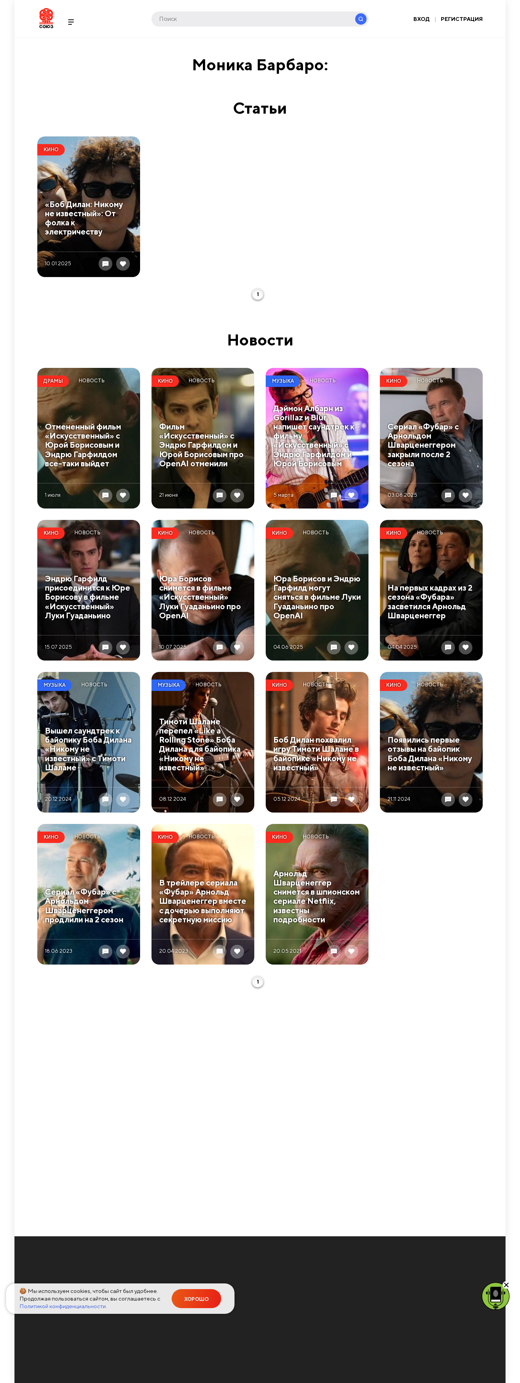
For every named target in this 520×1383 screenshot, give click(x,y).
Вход (421, 19)
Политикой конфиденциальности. (63, 1306)
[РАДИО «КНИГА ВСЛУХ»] (495, 1295)
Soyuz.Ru (46, 18)
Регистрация (462, 19)
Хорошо (196, 1299)
